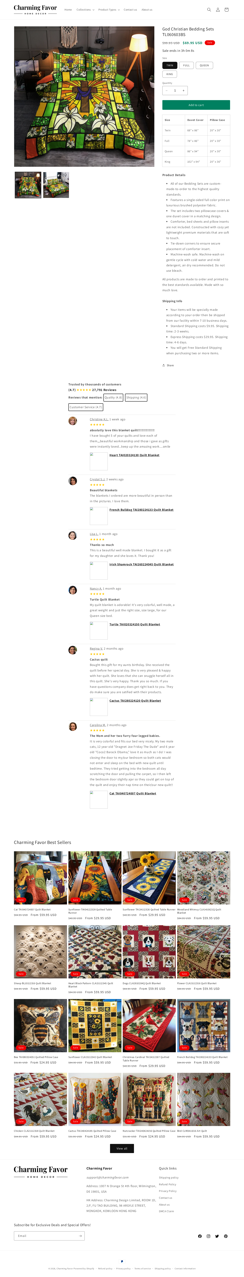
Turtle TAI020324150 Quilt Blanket (134, 624)
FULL (186, 65)
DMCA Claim (166, 1211)
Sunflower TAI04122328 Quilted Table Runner (90, 911)
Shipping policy (169, 1177)
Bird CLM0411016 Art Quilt (192, 1130)
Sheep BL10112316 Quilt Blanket (32, 983)
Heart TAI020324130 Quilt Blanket (134, 455)
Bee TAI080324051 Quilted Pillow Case (36, 1057)
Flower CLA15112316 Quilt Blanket (197, 983)
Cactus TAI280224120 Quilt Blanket (135, 700)
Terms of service (143, 1268)
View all (122, 1148)
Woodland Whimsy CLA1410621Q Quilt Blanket (199, 911)
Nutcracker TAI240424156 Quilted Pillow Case (149, 1130)
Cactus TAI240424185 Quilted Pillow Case (92, 1130)
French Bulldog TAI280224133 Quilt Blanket (141, 510)
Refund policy (105, 1268)
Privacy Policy (167, 1191)
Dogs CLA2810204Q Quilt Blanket (142, 983)
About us (164, 1204)
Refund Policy (167, 1184)
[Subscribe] (80, 1236)
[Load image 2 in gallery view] (56, 185)
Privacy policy (123, 1268)
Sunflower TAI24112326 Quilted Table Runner (149, 909)
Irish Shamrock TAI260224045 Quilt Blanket (141, 564)
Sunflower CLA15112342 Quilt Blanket (90, 1057)
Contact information (185, 1268)
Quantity (167, 83)
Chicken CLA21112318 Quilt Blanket (34, 1130)
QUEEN (204, 65)
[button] (85, 10)
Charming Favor (65, 1268)
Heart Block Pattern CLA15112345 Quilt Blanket (90, 985)
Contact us (165, 1197)
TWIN (169, 65)
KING (169, 74)
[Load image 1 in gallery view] (28, 185)
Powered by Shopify (84, 1268)
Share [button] (170, 365)
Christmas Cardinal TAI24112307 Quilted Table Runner (146, 1058)
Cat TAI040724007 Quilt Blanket (132, 793)
